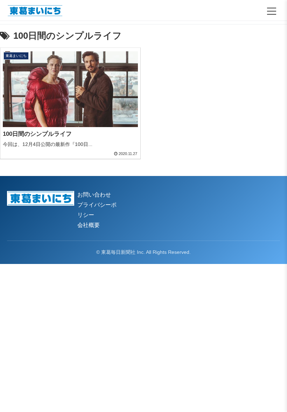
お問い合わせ (94, 195)
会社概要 (88, 225)
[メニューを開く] (271, 11)
